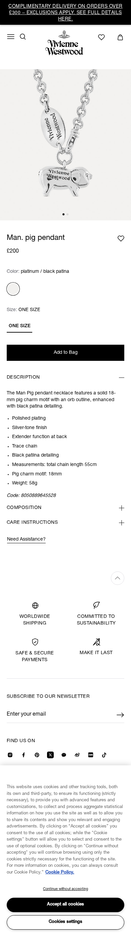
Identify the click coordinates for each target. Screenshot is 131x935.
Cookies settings (65, 922)
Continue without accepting (65, 889)
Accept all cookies (65, 904)
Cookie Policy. (59, 872)
